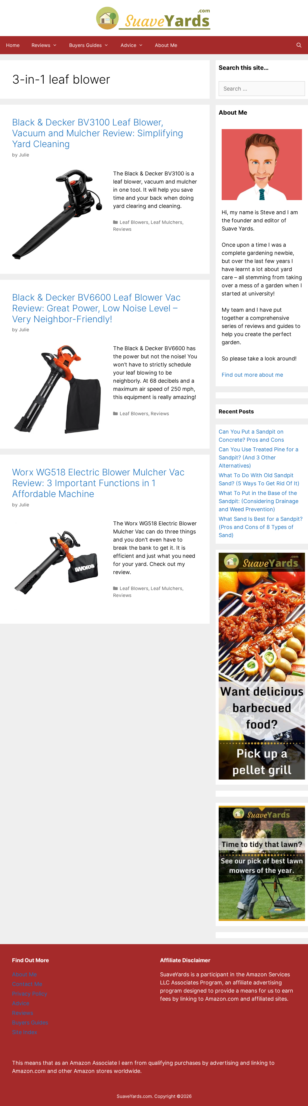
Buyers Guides (85, 45)
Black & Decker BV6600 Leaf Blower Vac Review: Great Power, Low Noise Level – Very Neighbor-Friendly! (96, 308)
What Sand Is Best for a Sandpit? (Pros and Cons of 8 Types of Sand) (261, 527)
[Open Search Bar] (299, 45)
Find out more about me (252, 375)
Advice (128, 45)
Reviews (41, 45)
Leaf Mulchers (166, 222)
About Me (166, 45)
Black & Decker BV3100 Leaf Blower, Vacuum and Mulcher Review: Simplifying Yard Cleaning (97, 133)
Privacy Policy (29, 993)
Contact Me (27, 984)
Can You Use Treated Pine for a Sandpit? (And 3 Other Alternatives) (258, 457)
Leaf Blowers (134, 222)
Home (13, 45)
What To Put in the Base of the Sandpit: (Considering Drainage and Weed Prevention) (258, 501)
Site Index (24, 1032)
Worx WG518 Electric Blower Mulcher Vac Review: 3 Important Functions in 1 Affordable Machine (98, 483)
